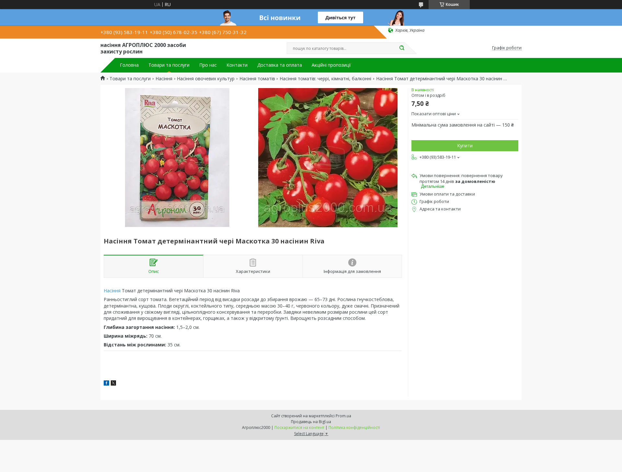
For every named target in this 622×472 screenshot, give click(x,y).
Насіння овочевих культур (206, 79)
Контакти (237, 65)
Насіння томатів (257, 79)
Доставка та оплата (279, 65)
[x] (113, 384)
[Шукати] (401, 48)
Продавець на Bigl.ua (311, 421)
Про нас (208, 65)
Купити (465, 145)
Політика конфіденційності (354, 427)
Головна (129, 65)
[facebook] (106, 384)
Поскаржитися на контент (299, 427)
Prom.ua (343, 416)
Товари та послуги (169, 65)
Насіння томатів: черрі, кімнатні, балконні (325, 79)
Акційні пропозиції (331, 65)
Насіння (164, 79)
